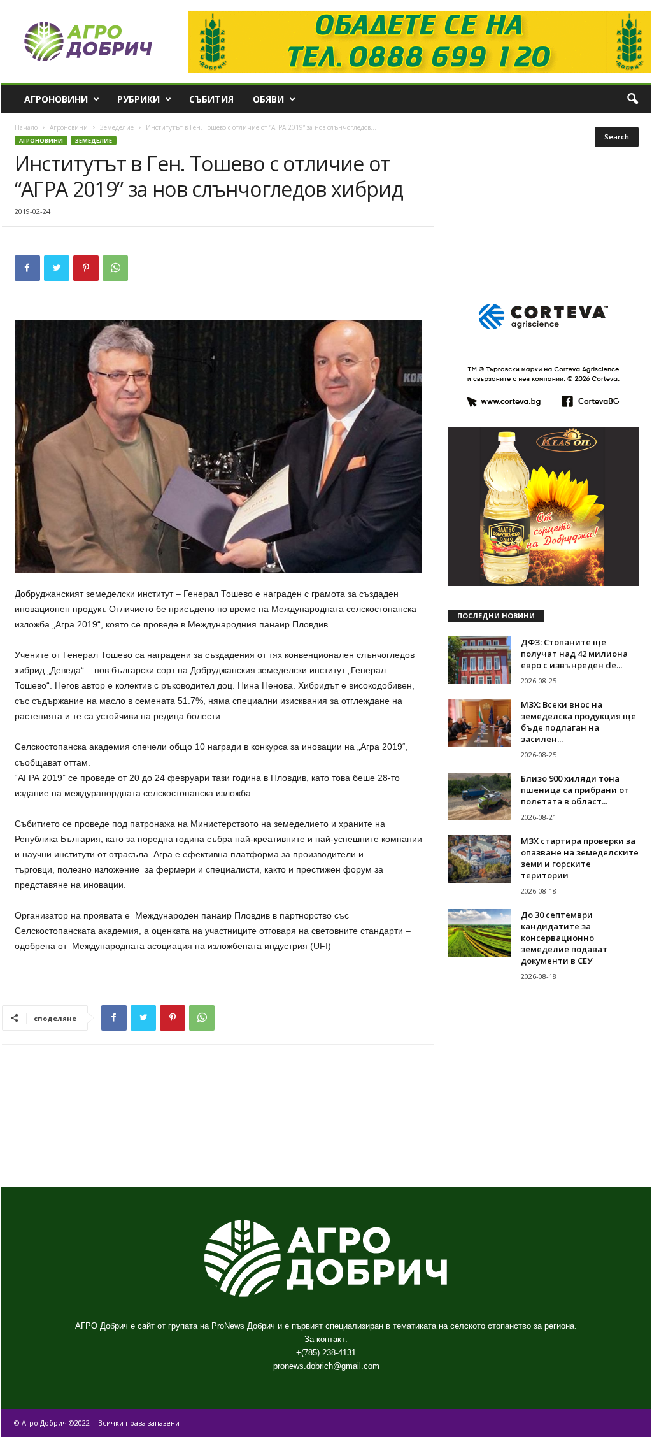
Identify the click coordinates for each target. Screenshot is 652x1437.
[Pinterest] (86, 268)
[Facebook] (27, 268)
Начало (26, 127)
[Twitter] (56, 268)
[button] (632, 99)
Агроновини (56, 99)
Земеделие (117, 127)
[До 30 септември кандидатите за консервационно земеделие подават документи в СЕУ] (479, 933)
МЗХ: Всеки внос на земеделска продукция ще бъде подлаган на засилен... (578, 722)
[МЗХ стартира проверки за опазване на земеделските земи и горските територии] (479, 859)
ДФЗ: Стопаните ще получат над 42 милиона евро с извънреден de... (574, 653)
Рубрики (138, 99)
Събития (211, 99)
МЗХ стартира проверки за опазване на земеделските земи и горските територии (580, 858)
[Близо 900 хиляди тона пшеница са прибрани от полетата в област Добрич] (479, 796)
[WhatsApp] (115, 268)
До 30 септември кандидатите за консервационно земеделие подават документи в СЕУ (564, 937)
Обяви (268, 99)
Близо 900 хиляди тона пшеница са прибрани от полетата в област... (575, 790)
